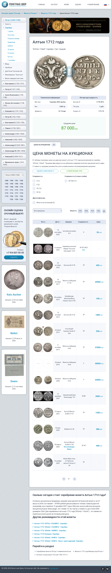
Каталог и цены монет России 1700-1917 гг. (52, 555)
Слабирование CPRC (74, 171)
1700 (11, 180)
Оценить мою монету (45, 171)
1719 (6, 196)
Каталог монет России (11, 13)
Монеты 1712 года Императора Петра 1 (89, 551)
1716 (11, 193)
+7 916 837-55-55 (15, 252)
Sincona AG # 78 (69, 265)
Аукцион (68, 222)
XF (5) (39, 192)
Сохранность (83, 222)
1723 (11, 199)
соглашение (53, 568)
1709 (16, 187)
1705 (16, 184)
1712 (11, 190)
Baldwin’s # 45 (69, 429)
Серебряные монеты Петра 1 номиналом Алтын (54, 551)
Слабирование (93, 4)
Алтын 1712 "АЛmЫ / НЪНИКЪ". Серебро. (51, 527)
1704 (11, 184)
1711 (6, 190)
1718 (21, 193)
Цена (99, 222)
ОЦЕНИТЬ (13, 257)
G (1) (38, 181)
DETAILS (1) (72, 181)
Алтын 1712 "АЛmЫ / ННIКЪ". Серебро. (50, 538)
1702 (21, 180)
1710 (21, 187)
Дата (57, 222)
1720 (11, 196)
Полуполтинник (13, 39)
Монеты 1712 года (48, 13)
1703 (6, 184)
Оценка (78, 4)
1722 (21, 196)
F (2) (38, 184)
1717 (16, 193)
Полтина (11, 35)
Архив (66, 4)
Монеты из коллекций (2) (46, 202)
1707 (6, 187)
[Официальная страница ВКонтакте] (107, 569)
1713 (16, 190)
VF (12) (39, 188)
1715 (6, 193)
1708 (11, 187)
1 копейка (11, 60)
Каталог (54, 4)
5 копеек (11, 53)
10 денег (11, 49)
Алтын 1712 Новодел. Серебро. (47, 534)
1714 (21, 190)
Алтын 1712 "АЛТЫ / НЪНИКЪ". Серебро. (51, 523)
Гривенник (11, 42)
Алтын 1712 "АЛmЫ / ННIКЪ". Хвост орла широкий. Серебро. (58, 541)
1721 (16, 196)
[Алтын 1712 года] (69, 72)
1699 (6, 180)
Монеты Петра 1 (30, 13)
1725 (21, 199)
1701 (16, 180)
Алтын (10, 57)
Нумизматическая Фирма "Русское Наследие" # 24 (69, 249)
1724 (16, 199)
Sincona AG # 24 (69, 315)
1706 (21, 184)
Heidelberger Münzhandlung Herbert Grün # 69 (69, 298)
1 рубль (10, 31)
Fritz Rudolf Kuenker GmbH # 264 (69, 331)
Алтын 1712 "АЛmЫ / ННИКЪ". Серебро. (50, 531)
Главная (41, 4)
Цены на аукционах (44, 145)
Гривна (10, 46)
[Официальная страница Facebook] (103, 569)
